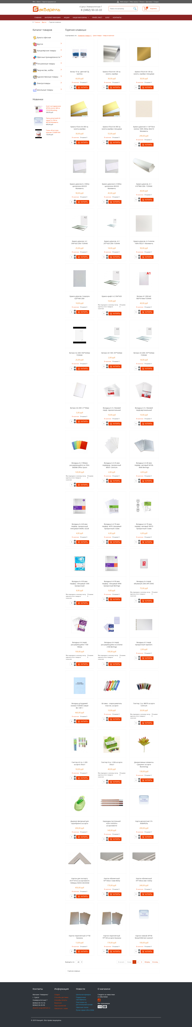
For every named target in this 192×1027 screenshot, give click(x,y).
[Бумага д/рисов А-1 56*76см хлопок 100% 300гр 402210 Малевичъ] (144, 109)
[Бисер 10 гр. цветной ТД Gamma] (79, 54)
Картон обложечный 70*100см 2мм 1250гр (144, 879)
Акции (66, 17)
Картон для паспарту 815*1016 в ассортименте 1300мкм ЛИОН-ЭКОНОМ (79, 880)
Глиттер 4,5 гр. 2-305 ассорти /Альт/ (79, 763)
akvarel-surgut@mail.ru (41, 1008)
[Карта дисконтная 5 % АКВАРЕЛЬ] (144, 800)
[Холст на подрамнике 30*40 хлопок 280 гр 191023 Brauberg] (38, 109)
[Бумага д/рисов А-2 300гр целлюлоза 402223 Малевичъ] (79, 166)
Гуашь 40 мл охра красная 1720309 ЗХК (53, 131)
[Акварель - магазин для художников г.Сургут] (46, 9)
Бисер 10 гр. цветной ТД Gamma (79, 73)
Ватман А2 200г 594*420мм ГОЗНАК (79, 354)
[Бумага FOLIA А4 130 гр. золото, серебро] (111, 54)
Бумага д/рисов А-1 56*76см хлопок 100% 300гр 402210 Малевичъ (144, 129)
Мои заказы (134, 2)
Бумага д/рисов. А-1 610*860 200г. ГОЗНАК (143, 185)
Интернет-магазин (53, 17)
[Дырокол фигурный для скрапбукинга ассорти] (79, 803)
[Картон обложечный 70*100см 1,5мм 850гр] (111, 859)
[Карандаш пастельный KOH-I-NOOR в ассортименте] (111, 803)
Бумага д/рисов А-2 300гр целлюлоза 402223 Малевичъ (79, 186)
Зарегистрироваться (49, 2)
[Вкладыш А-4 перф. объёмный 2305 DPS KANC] (144, 563)
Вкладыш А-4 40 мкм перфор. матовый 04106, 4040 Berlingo (144, 465)
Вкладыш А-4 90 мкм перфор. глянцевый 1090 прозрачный (79, 583)
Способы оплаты (60, 1000)
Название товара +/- (85, 36)
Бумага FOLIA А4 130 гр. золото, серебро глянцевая (144, 73)
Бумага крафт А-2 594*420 (112, 296)
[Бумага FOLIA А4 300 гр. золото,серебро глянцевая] (112, 109)
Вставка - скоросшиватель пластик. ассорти (112, 704)
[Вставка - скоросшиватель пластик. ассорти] (111, 685)
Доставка (149, 2)
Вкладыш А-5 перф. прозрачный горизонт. (144, 643)
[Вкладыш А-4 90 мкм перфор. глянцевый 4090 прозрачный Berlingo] (111, 563)
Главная (37, 17)
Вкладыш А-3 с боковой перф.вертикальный (144, 409)
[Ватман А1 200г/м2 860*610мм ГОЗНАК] (144, 278)
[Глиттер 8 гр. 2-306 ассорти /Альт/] (111, 744)
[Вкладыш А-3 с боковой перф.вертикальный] (144, 390)
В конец (155, 962)
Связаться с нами (61, 1008)
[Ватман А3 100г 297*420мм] (111, 335)
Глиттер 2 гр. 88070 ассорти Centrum (144, 704)
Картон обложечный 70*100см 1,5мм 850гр (111, 879)
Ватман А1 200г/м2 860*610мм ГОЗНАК (143, 297)
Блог (107, 17)
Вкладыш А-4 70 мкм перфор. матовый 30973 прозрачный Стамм (144, 526)
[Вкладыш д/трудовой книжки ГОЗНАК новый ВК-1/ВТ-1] (79, 685)
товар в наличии (108, 36)
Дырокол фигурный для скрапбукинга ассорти (80, 822)
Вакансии (58, 1003)
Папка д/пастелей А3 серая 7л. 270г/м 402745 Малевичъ (53, 120)
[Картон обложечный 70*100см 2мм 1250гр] (143, 859)
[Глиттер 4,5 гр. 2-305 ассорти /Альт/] (79, 744)
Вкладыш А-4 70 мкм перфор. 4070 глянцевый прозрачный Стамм (111, 526)
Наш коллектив (60, 1006)
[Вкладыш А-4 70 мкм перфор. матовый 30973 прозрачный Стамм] (144, 506)
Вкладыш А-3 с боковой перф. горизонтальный (112, 409)
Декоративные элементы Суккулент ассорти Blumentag (144, 764)
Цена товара (97, 36)
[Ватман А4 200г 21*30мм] (79, 390)
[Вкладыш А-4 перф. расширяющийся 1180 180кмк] (79, 624)
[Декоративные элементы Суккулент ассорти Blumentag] (144, 744)
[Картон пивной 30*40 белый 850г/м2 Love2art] (144, 914)
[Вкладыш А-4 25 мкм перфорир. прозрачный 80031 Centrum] (111, 445)
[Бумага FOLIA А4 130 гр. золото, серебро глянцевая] (144, 54)
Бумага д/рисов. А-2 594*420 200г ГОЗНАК (79, 242)
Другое (44, 22)
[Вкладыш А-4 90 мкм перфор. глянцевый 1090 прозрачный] (79, 563)
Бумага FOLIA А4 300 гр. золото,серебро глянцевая (112, 128)
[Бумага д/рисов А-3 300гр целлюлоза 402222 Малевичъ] (111, 166)
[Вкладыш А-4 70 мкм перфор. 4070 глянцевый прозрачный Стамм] (111, 506)
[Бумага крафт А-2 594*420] (111, 278)
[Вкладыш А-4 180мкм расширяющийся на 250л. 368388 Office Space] (79, 445)
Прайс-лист (97, 17)
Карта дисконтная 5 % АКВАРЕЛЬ (143, 822)
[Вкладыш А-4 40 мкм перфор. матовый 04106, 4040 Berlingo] (144, 445)
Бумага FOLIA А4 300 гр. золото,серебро (80, 128)
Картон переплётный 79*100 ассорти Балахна (111, 937)
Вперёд (147, 962)
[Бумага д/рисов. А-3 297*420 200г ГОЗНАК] (111, 223)
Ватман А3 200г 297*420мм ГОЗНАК (144, 354)
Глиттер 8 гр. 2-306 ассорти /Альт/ (111, 763)
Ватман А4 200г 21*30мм (79, 408)
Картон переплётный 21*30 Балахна (79, 937)
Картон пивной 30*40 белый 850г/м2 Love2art (144, 937)
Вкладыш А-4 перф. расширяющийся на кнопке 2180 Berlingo (111, 644)
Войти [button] (39, 2)
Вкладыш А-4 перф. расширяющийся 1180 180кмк (79, 644)
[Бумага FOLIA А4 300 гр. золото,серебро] (80, 109)
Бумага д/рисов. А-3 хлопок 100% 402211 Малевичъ (144, 242)
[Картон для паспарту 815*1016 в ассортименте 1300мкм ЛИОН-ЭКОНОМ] (79, 858)
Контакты (117, 17)
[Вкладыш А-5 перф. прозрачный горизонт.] (144, 624)
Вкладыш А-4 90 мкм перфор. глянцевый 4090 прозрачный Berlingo (111, 583)
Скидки (156, 2)
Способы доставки (61, 997)
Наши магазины (80, 17)
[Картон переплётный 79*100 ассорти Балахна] (112, 918)
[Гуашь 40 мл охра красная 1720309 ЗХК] (38, 134)
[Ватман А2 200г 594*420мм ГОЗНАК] (79, 335)
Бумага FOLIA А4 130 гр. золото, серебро (112, 73)
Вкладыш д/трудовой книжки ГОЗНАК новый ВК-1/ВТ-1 (79, 705)
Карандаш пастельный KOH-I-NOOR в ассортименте (112, 823)
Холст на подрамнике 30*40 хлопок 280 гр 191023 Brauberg (53, 108)
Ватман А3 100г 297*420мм (111, 353)
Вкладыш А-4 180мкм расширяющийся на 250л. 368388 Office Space (80, 465)
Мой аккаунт (124, 2)
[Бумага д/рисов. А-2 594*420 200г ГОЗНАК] (79, 223)
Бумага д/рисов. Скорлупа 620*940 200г (80, 297)
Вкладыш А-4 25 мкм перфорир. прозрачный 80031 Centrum (111, 465)
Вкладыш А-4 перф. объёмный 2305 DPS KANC (144, 582)
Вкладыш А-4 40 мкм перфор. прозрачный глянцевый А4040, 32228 (79, 526)
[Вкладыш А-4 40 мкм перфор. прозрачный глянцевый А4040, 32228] (79, 506)
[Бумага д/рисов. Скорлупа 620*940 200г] (79, 278)
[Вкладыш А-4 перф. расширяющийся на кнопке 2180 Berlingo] (111, 624)
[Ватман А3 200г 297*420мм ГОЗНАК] (144, 335)
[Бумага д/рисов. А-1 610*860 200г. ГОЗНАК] (143, 165)
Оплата (142, 2)
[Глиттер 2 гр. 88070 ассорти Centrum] (144, 685)
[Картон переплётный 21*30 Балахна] (80, 918)
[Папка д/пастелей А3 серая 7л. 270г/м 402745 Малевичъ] (38, 121)
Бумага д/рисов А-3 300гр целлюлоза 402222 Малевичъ (111, 186)
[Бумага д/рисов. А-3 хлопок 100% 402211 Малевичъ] (144, 223)
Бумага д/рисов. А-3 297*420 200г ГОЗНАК (112, 242)
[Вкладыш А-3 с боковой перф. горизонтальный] (111, 390)
